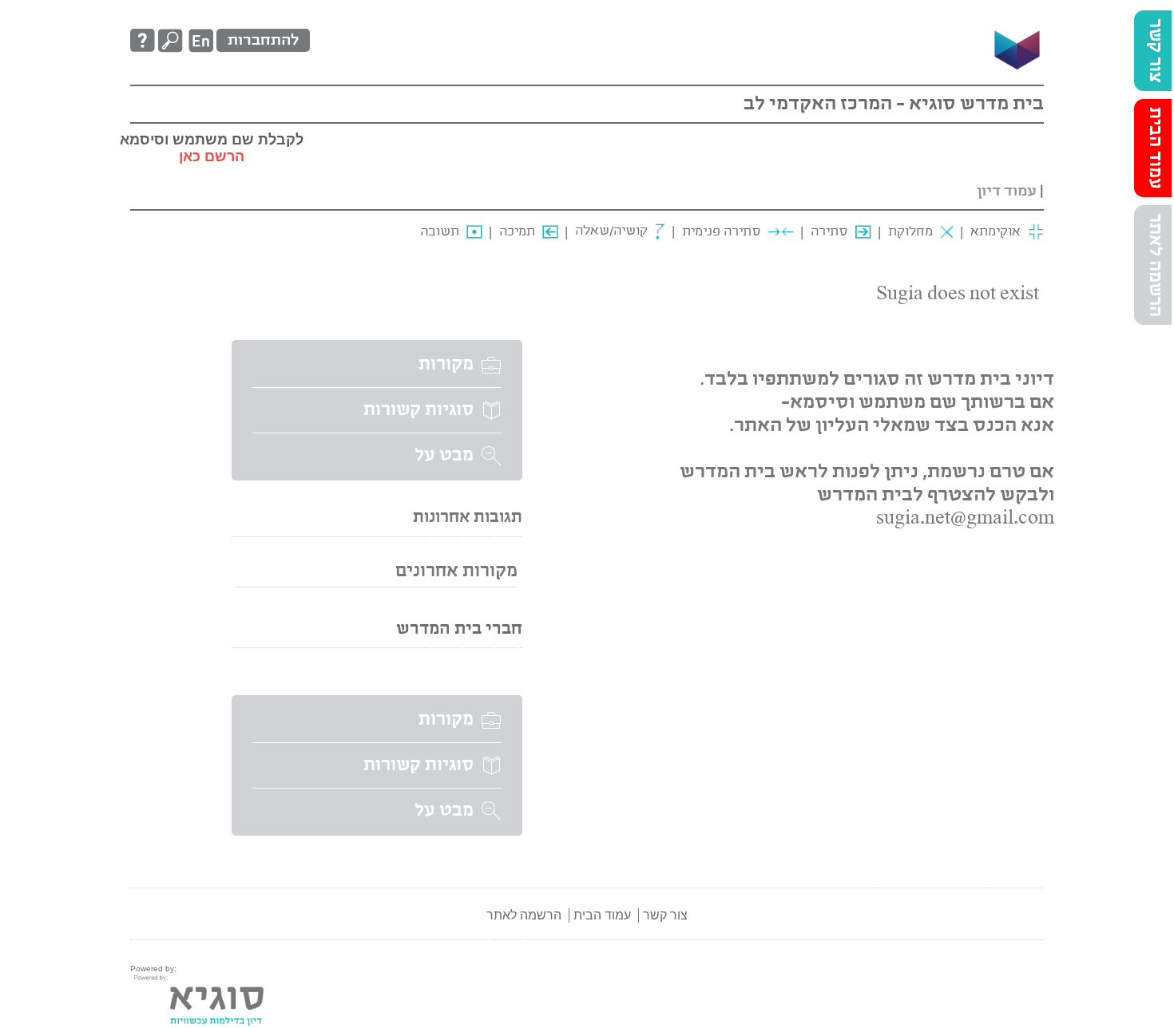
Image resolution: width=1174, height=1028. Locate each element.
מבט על (444, 455)
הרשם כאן (211, 156)
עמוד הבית (1154, 148)
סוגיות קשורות (418, 410)
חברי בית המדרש (459, 629)
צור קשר (1154, 50)
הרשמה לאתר (1154, 265)
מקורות (446, 364)
